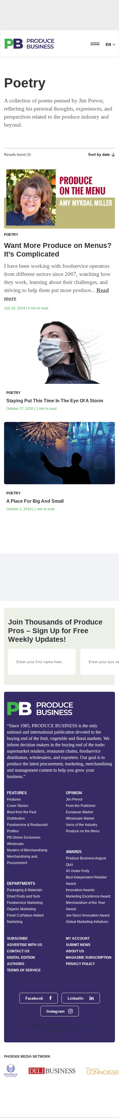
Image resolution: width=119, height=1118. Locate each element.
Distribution (16, 818)
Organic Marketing (21, 909)
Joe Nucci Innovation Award (87, 915)
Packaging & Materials (24, 890)
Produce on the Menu (83, 831)
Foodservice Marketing (25, 903)
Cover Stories (17, 806)
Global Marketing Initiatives (87, 922)
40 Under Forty (77, 871)
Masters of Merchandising (27, 850)
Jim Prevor (74, 799)
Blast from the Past (21, 812)
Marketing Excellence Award (88, 896)
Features (14, 799)
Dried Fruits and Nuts (23, 896)
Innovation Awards (80, 890)
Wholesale (15, 844)
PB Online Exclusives (23, 837)
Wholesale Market (80, 818)
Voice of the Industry (81, 825)
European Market (79, 812)
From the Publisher (81, 806)
